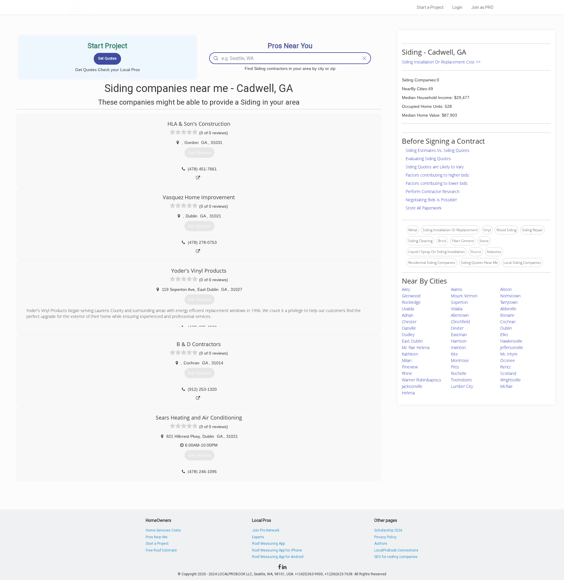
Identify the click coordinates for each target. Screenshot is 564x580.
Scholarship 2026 (388, 530)
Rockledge (411, 302)
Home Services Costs (163, 530)
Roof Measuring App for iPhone (277, 550)
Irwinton (458, 347)
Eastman (459, 334)
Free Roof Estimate (161, 550)
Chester (409, 321)
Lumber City (462, 386)
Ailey (406, 289)
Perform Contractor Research (432, 191)
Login (457, 7)
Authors (380, 544)
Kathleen (410, 354)
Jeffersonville (511, 347)
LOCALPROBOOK (103, 7)
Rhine (407, 373)
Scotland (508, 373)
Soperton (459, 302)
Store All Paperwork (424, 208)
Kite (454, 354)
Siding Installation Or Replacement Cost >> (441, 62)
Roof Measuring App (268, 544)
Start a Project (430, 7)
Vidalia (456, 308)
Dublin (506, 328)
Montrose (460, 360)
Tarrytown (509, 302)
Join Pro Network (265, 530)
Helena (408, 392)
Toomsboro (461, 380)
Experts (258, 537)
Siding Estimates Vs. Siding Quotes (437, 150)
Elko (504, 334)
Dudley (408, 334)
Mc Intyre (509, 354)
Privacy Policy (385, 537)
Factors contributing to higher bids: (438, 175)
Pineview (410, 367)
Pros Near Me (156, 537)
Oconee (507, 360)
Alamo (456, 289)
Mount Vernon (464, 296)
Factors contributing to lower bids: (437, 183)
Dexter (457, 328)
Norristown (510, 296)
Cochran (508, 321)
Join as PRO (482, 7)
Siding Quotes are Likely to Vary (435, 167)
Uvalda (408, 308)
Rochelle (458, 373)
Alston (506, 289)
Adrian (407, 315)
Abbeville (508, 308)
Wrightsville (510, 380)
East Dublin (412, 341)
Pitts (455, 367)
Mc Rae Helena (415, 347)
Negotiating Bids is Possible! (431, 199)
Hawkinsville (511, 341)
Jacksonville (412, 386)
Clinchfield (460, 321)
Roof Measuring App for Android (277, 557)
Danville (409, 328)
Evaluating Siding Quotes (428, 158)
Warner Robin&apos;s (421, 380)
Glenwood (411, 296)
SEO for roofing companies (395, 557)
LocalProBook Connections (396, 550)
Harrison (458, 341)
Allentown (460, 315)
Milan (407, 360)
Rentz (505, 367)
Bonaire (507, 315)
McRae (506, 386)
